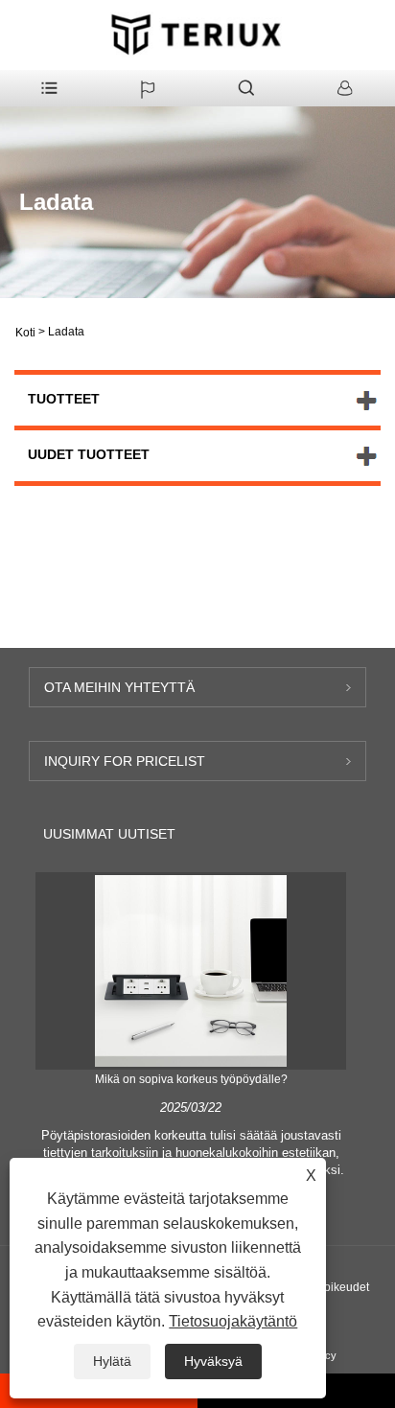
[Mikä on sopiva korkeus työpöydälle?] (191, 970)
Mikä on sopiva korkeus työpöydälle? (191, 1079)
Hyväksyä (213, 1361)
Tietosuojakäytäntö (233, 1321)
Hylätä (112, 1361)
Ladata (66, 331)
